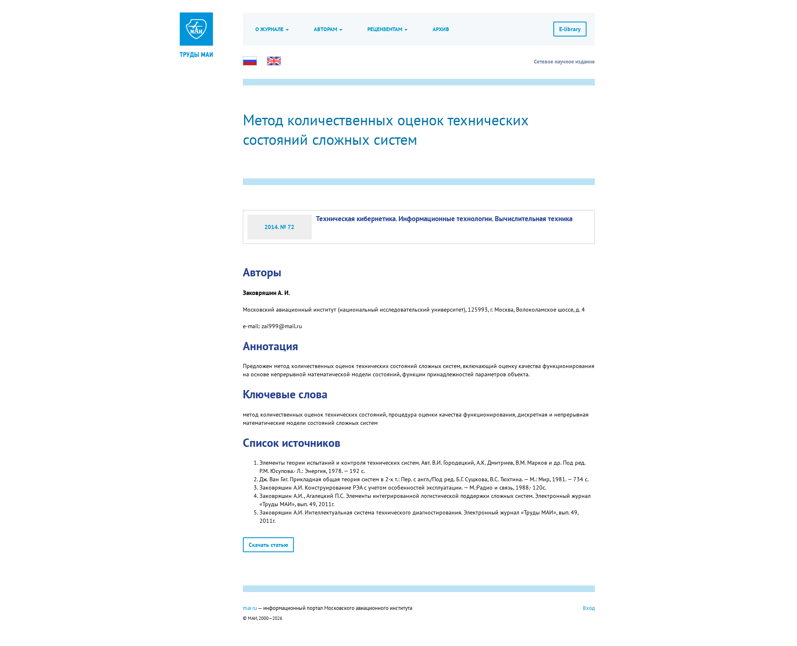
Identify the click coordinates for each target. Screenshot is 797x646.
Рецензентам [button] (385, 29)
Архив (441, 29)
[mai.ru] (196, 29)
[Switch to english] (274, 61)
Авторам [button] (326, 29)
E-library (570, 29)
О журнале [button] (270, 29)
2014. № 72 (279, 227)
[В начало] (196, 54)
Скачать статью (268, 544)
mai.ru (250, 608)
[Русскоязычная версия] (250, 61)
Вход (589, 608)
